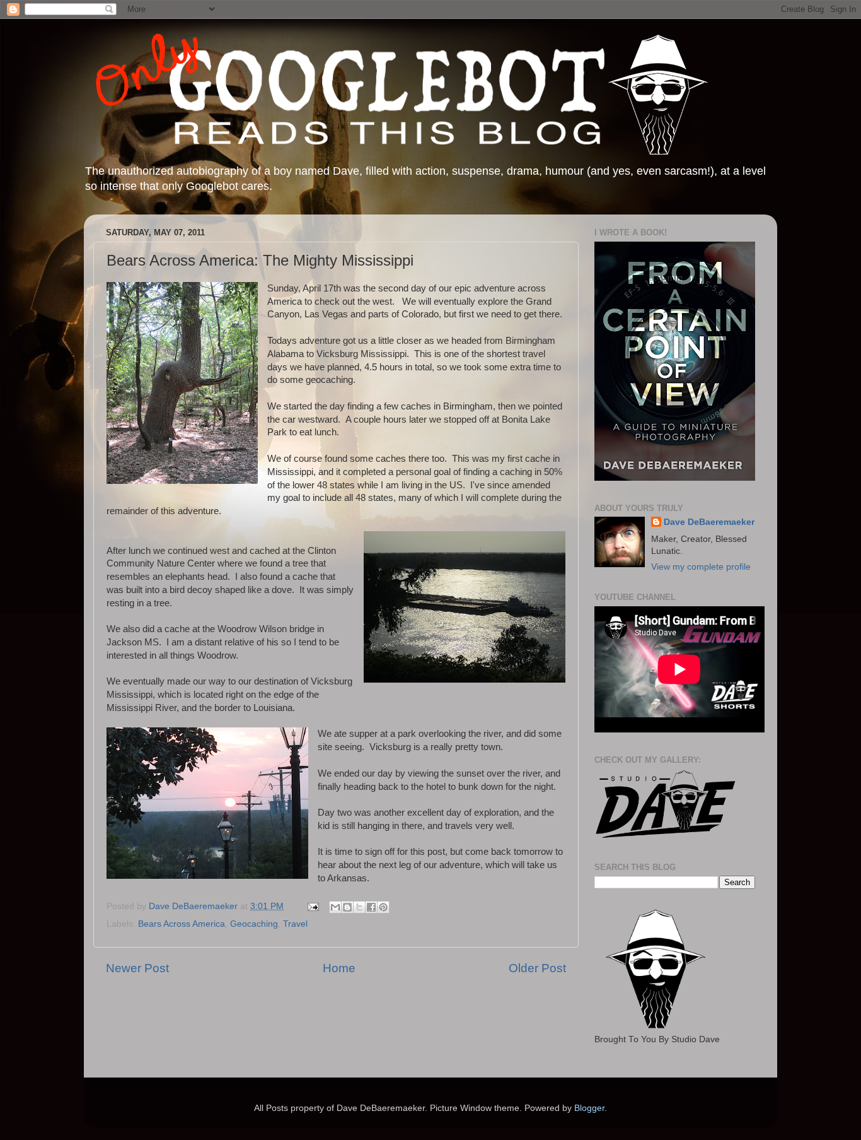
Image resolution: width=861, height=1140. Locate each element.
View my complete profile (701, 567)
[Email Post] (312, 906)
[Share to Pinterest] (383, 907)
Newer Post (137, 968)
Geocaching (254, 924)
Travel (295, 924)
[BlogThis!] (347, 907)
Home (339, 968)
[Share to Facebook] (371, 907)
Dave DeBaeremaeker (709, 522)
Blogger (589, 1108)
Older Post (537, 968)
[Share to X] (359, 907)
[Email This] (335, 907)
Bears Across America (181, 924)
